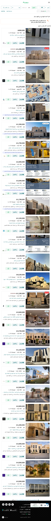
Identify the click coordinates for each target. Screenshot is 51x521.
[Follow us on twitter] (9, 505)
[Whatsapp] (8, 43)
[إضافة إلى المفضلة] (27, 44)
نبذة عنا (29, 507)
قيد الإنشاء (24, 7)
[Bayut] (25, 2)
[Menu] (49, 2)
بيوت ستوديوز (27, 509)
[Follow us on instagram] (3, 505)
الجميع (34, 7)
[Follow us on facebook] (12, 505)
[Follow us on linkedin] (6, 505)
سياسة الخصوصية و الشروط (25, 512)
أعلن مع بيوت (23, 507)
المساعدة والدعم (27, 504)
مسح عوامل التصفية (9, 11)
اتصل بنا (21, 509)
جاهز (29, 7)
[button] (47, 7)
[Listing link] (25, 36)
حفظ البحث (3, 11)
